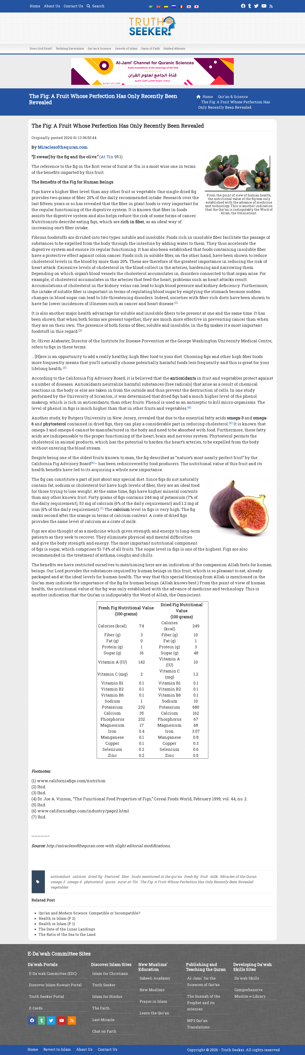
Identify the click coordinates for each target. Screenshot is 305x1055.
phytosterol (93, 881)
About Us (52, 6)
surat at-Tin (127, 881)
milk (214, 876)
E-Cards (35, 1008)
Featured (111, 876)
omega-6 (74, 881)
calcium (79, 876)
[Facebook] (244, 5)
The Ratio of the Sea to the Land (67, 934)
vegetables (59, 887)
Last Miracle (103, 1019)
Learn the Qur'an (154, 1013)
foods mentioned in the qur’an (156, 876)
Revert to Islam (57, 1049)
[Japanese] (196, 6)
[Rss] (271, 5)
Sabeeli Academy (155, 978)
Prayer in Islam (153, 1001)
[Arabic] (151, 6)
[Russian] (174, 6)
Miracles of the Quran (238, 876)
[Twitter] (257, 5)
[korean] (189, 6)
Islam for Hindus (107, 996)
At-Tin (107, 156)
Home (35, 6)
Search (97, 6)
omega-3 (57, 881)
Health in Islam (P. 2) (57, 918)
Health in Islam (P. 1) (57, 923)
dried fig (95, 876)
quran (110, 881)
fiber (125, 876)
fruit (204, 876)
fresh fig (191, 876)
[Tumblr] (250, 5)
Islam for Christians (110, 973)
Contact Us (73, 6)
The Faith (101, 1008)
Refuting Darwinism (70, 48)
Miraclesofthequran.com (63, 147)
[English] (158, 6)
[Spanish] (166, 6)
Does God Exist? (41, 48)
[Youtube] (264, 5)
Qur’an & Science (99, 48)
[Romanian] (181, 6)
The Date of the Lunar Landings (67, 929)
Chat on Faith (104, 1031)
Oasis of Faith (150, 48)
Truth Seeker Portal (46, 996)
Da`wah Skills (246, 978)
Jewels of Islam (126, 48)
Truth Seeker (103, 984)
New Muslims (152, 989)
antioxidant (60, 876)
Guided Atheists (174, 48)
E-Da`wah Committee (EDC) (53, 973)
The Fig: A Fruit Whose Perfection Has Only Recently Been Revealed (196, 881)
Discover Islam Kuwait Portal (55, 984)
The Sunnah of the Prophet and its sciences (203, 1002)
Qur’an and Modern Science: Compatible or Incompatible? (89, 913)
